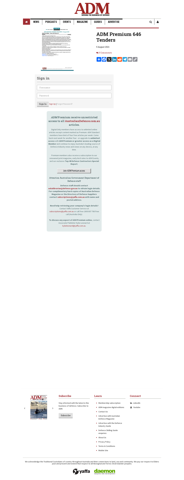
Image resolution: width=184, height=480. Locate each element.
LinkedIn (136, 403)
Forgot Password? (65, 104)
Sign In (43, 104)
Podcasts (51, 22)
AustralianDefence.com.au (82, 121)
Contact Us (103, 411)
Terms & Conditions (106, 446)
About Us (102, 437)
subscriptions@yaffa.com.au (71, 197)
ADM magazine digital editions (111, 407)
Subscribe (66, 415)
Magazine (82, 22)
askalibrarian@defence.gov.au (62, 188)
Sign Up (52, 104)
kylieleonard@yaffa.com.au (74, 225)
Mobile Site (103, 450)
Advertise (113, 22)
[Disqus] (68, 273)
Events (67, 22)
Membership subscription (109, 403)
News (36, 22)
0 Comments (105, 52)
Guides (98, 22)
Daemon (104, 472)
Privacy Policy (104, 441)
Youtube (136, 407)
